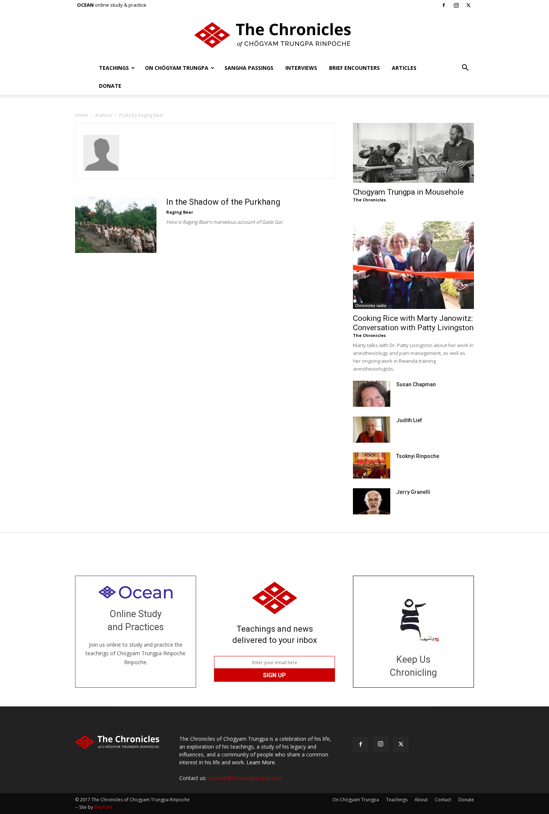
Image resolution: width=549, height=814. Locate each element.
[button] (465, 68)
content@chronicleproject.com (245, 777)
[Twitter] (468, 5)
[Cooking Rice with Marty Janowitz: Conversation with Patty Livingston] (413, 265)
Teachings (114, 67)
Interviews (301, 67)
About (421, 799)
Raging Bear (179, 212)
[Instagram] (456, 5)
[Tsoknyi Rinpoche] (371, 465)
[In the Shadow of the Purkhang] (115, 225)
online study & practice (111, 4)
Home (81, 115)
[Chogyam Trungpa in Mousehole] (413, 153)
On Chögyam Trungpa (176, 67)
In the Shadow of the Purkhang (223, 202)
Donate (110, 85)
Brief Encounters (354, 67)
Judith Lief (409, 420)
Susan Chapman (416, 384)
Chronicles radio (371, 305)
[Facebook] (443, 5)
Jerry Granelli (413, 492)
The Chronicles (369, 199)
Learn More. (261, 762)
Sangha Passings (248, 67)
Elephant (103, 807)
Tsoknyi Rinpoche (417, 456)
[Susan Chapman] (371, 394)
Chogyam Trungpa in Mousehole (408, 192)
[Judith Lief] (371, 430)
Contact (443, 799)
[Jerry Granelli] (371, 501)
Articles (404, 67)
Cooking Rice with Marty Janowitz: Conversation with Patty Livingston (413, 323)
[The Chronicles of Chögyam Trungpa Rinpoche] (274, 35)
